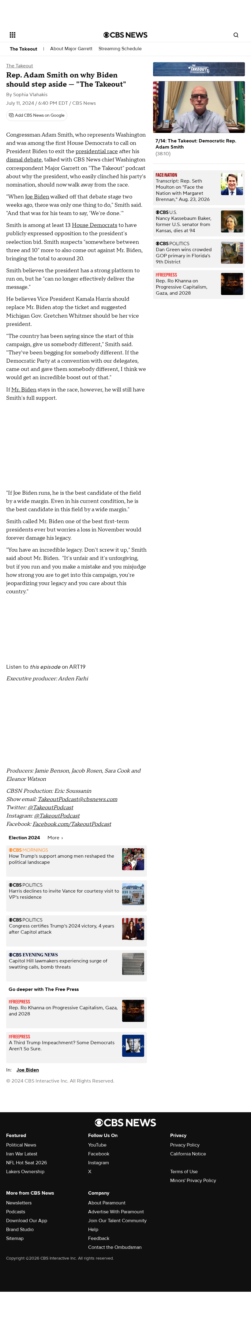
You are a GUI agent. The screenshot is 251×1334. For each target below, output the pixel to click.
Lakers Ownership (25, 1171)
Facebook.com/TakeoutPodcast (71, 824)
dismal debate (24, 159)
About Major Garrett (71, 49)
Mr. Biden (23, 389)
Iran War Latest (21, 1153)
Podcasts (15, 1211)
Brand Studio (20, 1229)
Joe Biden (37, 196)
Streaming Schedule (120, 49)
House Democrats (94, 225)
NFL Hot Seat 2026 (26, 1162)
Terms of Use (184, 1171)
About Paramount (107, 1202)
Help (93, 1229)
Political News (21, 1145)
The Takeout (23, 49)
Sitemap (15, 1238)
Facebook (98, 1153)
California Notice (188, 1153)
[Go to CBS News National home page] (125, 35)
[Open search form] (236, 35)
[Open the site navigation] (48, 35)
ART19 (77, 667)
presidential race (97, 151)
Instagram (98, 1162)
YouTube (97, 1145)
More (54, 838)
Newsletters (19, 1202)
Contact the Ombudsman (115, 1247)
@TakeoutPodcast (50, 807)
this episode (45, 667)
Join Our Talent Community (117, 1220)
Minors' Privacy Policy (193, 1180)
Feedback (98, 1238)
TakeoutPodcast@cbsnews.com (77, 799)
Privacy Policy (185, 1145)
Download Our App (26, 1220)
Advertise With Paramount (116, 1211)
